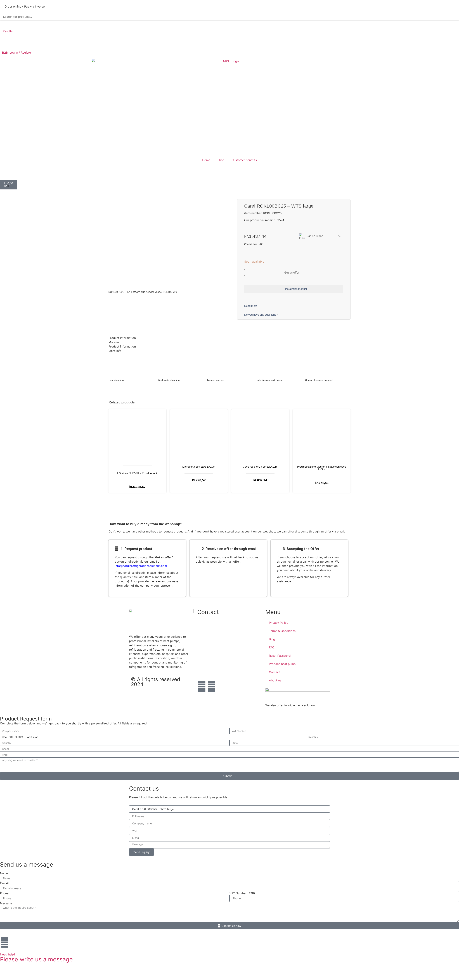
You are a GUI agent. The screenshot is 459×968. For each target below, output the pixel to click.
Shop (220, 160)
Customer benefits (244, 160)
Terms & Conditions (282, 631)
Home (206, 160)
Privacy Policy (278, 622)
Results (8, 31)
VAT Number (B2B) (242, 893)
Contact (274, 672)
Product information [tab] (122, 338)
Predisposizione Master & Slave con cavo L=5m (321, 468)
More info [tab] (115, 342)
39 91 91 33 (205, 647)
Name (4, 873)
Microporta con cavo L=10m (198, 466)
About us (275, 680)
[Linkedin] (211, 686)
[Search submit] (4, 24)
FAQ (271, 647)
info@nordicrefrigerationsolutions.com (141, 566)
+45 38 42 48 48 (209, 625)
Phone (4, 893)
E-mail (4, 883)
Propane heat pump (282, 664)
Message (6, 903)
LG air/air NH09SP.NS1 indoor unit (137, 473)
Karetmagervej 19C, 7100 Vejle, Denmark (224, 658)
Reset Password (280, 655)
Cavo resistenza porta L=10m (260, 466)
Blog (272, 639)
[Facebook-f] (201, 686)
